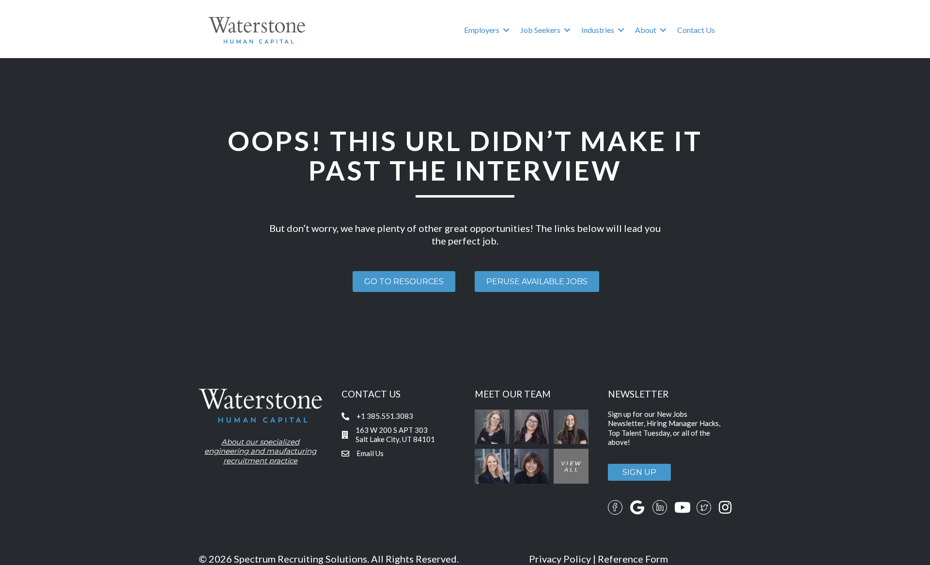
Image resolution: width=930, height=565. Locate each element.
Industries (597, 29)
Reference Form (633, 559)
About (645, 29)
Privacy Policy (560, 559)
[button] (506, 30)
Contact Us (696, 29)
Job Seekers (540, 29)
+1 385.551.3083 (384, 416)
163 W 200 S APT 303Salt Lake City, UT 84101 (395, 435)
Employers (481, 29)
